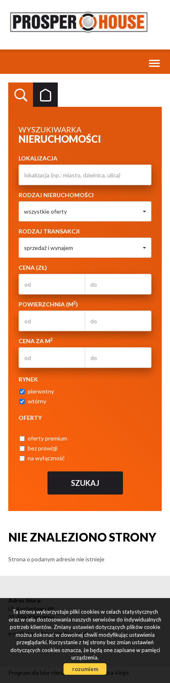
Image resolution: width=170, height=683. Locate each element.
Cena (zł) (33, 267)
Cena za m (36, 340)
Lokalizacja (38, 158)
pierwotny (41, 391)
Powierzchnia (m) (48, 304)
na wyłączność (46, 458)
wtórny (37, 401)
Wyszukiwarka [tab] (20, 94)
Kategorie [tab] (45, 94)
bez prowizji (42, 448)
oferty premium (47, 438)
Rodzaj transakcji (49, 231)
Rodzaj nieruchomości (56, 194)
